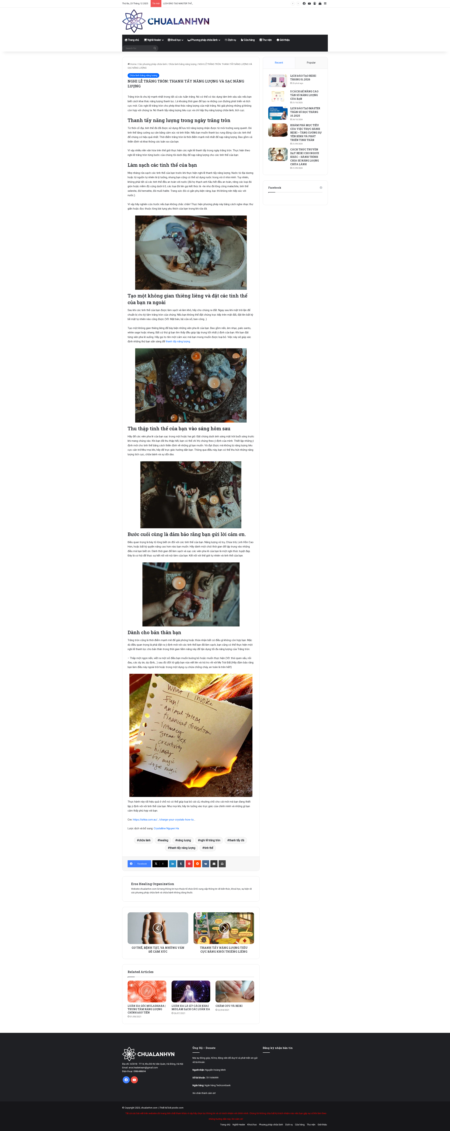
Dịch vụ (232, 40)
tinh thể (208, 848)
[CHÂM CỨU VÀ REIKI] (235, 991)
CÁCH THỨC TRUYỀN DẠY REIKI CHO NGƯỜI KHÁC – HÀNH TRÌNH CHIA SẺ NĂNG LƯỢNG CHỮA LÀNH (304, 157)
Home (133, 64)
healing (163, 840)
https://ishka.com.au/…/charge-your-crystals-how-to (163, 819)
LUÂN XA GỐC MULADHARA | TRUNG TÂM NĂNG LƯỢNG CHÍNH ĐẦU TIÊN (147, 1009)
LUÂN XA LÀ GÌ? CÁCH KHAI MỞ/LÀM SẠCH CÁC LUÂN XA (191, 1007)
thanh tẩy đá (236, 840)
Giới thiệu (284, 40)
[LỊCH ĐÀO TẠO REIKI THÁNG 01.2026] (278, 80)
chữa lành (144, 840)
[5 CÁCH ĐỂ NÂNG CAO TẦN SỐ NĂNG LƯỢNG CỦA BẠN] (278, 96)
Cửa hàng (249, 40)
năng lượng (184, 840)
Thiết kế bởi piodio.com (172, 1107)
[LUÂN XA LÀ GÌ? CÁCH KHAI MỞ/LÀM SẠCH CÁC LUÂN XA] (191, 991)
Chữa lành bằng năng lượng (183, 64)
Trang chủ (133, 40)
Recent (279, 62)
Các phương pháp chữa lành (152, 64)
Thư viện (267, 40)
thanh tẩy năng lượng (178, 341)
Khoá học (175, 40)
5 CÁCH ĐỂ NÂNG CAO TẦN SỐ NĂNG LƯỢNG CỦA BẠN (304, 95)
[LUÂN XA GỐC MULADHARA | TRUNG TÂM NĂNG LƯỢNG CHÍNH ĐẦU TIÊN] (147, 991)
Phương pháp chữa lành (204, 40)
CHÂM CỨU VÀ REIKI (229, 1006)
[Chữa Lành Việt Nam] (166, 21)
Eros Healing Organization (152, 884)
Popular (311, 62)
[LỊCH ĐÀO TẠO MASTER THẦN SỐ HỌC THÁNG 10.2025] (278, 113)
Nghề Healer (154, 40)
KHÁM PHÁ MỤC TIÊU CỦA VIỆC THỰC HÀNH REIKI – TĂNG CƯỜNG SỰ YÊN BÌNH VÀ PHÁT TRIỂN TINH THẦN (306, 132)
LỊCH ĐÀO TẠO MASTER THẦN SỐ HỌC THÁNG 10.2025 (191, 3)
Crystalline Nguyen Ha (166, 828)
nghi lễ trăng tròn (210, 840)
